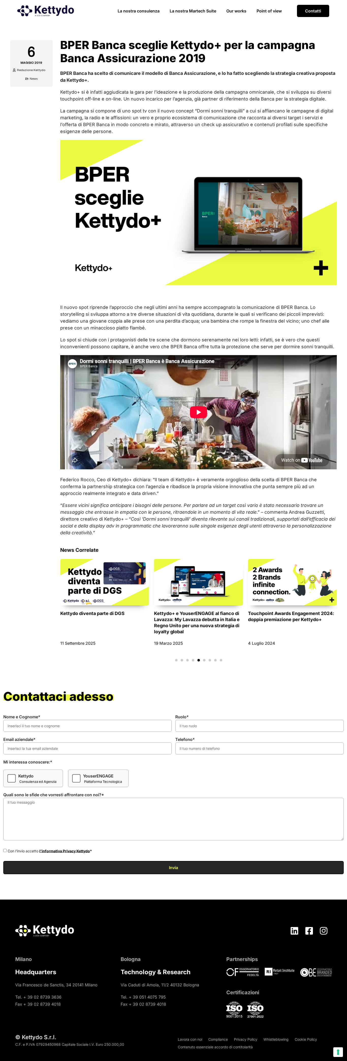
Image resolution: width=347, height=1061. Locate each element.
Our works (236, 10)
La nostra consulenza (139, 10)
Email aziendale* (19, 739)
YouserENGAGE (102, 778)
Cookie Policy (306, 1039)
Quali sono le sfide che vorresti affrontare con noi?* (53, 794)
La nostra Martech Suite (193, 10)
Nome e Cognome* (21, 716)
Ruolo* (182, 716)
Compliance (218, 1039)
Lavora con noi (190, 1039)
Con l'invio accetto (50, 851)
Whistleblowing (276, 1039)
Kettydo (37, 778)
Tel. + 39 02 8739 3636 (38, 997)
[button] (176, 660)
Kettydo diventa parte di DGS (92, 613)
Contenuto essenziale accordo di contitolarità (215, 1047)
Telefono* (185, 739)
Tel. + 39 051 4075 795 (143, 997)
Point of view (269, 10)
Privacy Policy (245, 1039)
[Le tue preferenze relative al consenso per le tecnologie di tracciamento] (338, 1052)
